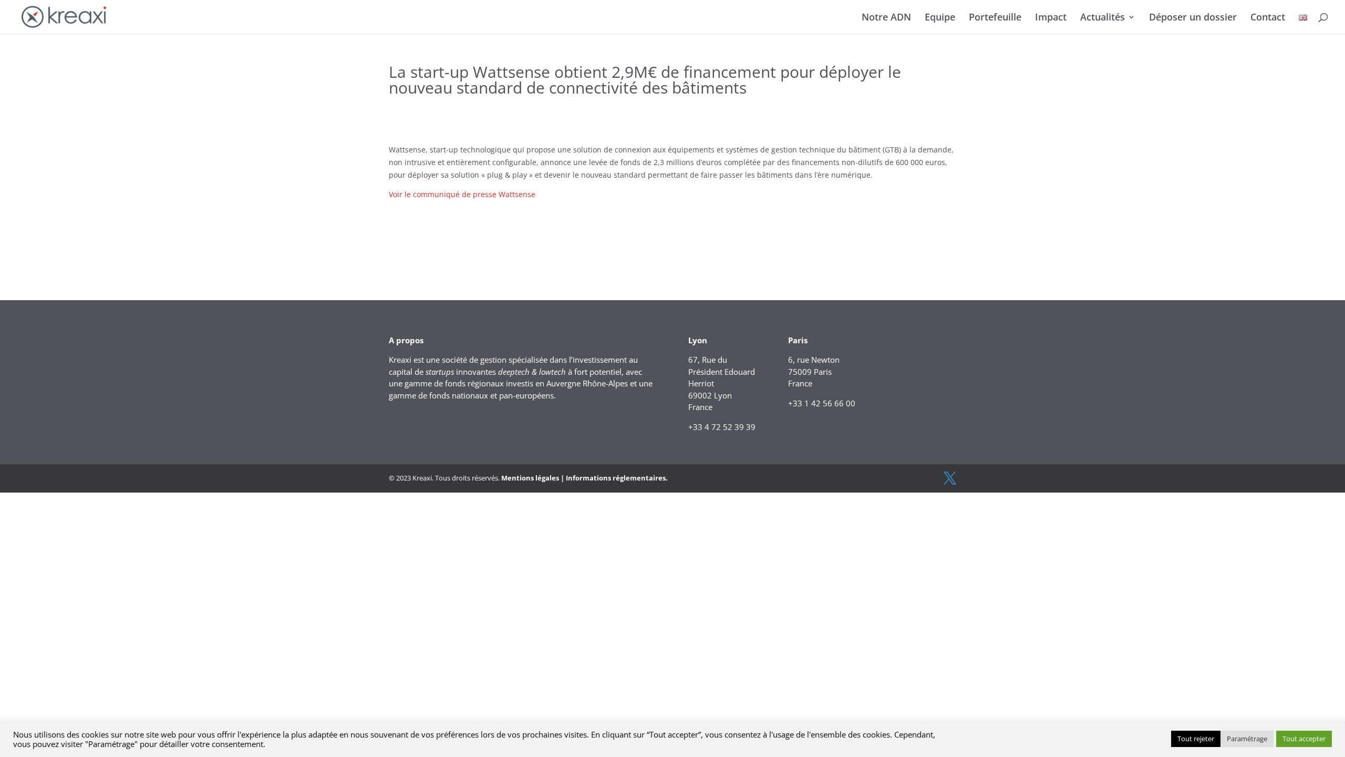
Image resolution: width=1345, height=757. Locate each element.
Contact (1267, 18)
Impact (1051, 18)
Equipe (940, 18)
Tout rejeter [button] (1195, 738)
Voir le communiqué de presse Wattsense (462, 194)
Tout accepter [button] (1304, 738)
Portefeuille (995, 18)
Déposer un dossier (1193, 18)
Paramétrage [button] (1247, 738)
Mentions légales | (532, 478)
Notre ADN (886, 18)
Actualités (1102, 18)
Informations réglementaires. (617, 478)
